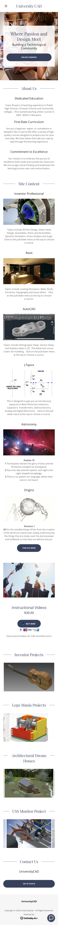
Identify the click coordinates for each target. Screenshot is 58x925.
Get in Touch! (29, 884)
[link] (29, 6)
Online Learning (29, 57)
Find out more (29, 548)
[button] (7, 6)
